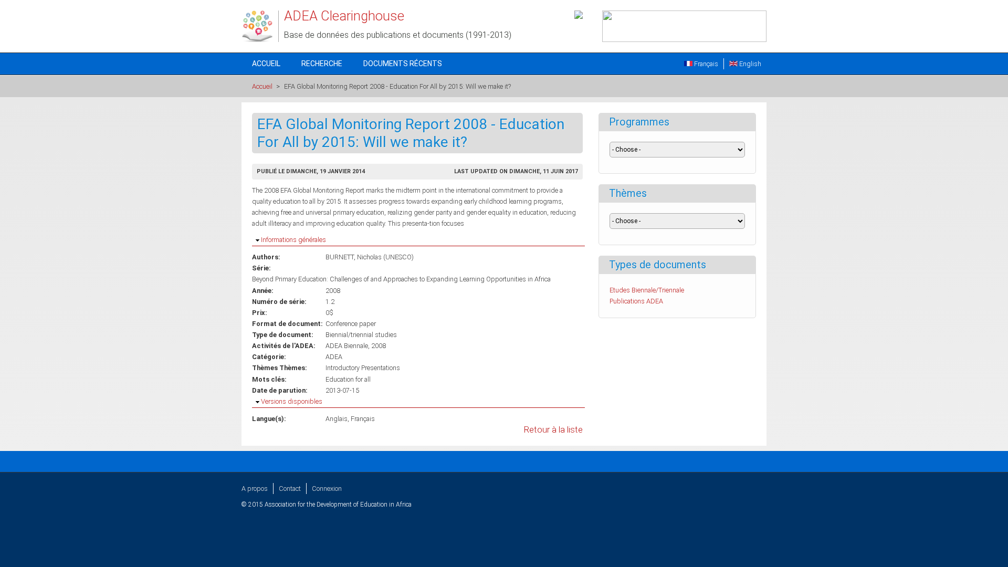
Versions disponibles (291, 401)
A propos (255, 488)
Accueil (266, 63)
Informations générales (293, 240)
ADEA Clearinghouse (344, 16)
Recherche (321, 63)
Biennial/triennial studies (361, 335)
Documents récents (402, 63)
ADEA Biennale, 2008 (356, 346)
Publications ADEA (636, 301)
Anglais (337, 419)
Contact (290, 488)
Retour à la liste (553, 430)
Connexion (327, 488)
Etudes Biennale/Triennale (647, 290)
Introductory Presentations (363, 368)
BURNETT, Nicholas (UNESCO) (370, 257)
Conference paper (351, 324)
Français (705, 64)
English (749, 64)
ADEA (334, 357)
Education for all (348, 379)
